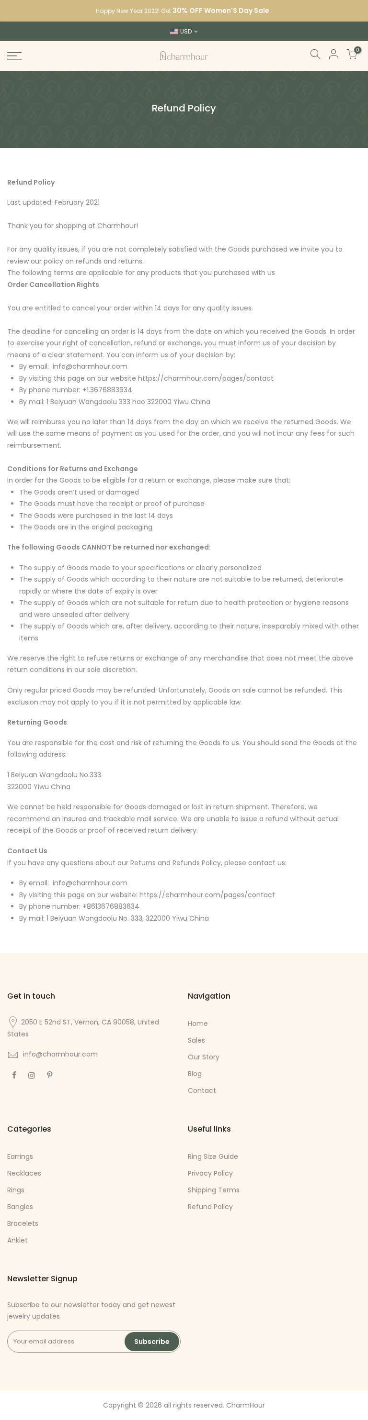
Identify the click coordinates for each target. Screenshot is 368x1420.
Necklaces (24, 1173)
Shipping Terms (214, 1190)
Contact (202, 1090)
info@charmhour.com (60, 1054)
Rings (15, 1190)
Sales (196, 1040)
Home (198, 1023)
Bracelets (22, 1223)
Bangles (20, 1206)
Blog (195, 1074)
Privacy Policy (210, 1173)
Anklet (17, 1240)
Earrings (20, 1156)
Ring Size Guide (213, 1156)
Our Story (203, 1057)
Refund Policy (210, 1206)
